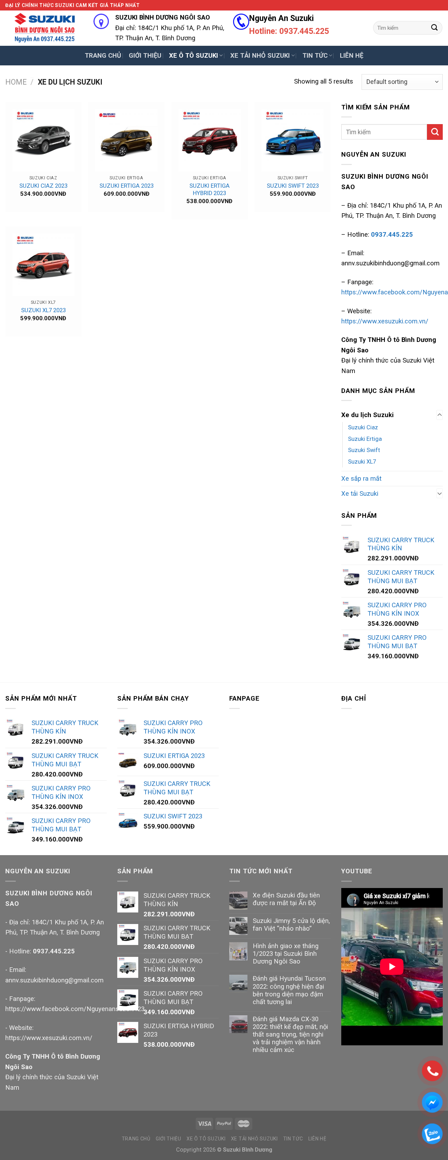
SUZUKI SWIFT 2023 (293, 185)
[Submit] (434, 27)
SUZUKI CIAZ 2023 (43, 185)
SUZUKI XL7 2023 (43, 310)
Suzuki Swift (364, 450)
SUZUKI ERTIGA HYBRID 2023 (209, 189)
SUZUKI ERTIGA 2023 (126, 185)
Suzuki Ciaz (363, 427)
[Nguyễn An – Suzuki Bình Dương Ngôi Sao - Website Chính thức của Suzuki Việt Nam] (44, 28)
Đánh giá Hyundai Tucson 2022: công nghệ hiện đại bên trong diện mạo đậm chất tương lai (289, 990)
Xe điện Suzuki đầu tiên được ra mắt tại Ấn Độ (286, 899)
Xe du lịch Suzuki (367, 414)
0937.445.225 (54, 951)
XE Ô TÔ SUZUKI (193, 55)
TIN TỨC (315, 55)
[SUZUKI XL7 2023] (43, 265)
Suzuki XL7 (362, 461)
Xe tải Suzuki (359, 493)
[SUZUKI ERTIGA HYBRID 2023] (209, 140)
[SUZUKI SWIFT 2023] (292, 140)
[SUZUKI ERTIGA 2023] (126, 140)
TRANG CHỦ (103, 55)
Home (16, 82)
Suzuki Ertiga (365, 439)
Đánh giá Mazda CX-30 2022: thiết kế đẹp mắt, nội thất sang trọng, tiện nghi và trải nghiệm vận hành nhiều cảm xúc (290, 1034)
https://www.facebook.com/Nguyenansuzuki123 (75, 1008)
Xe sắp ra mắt (361, 478)
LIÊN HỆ (351, 55)
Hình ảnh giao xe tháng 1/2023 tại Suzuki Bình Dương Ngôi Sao (285, 953)
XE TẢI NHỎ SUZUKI (260, 55)
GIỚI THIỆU (145, 55)
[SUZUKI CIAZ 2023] (43, 140)
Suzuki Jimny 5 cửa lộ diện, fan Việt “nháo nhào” (291, 924)
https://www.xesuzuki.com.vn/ (384, 321)
